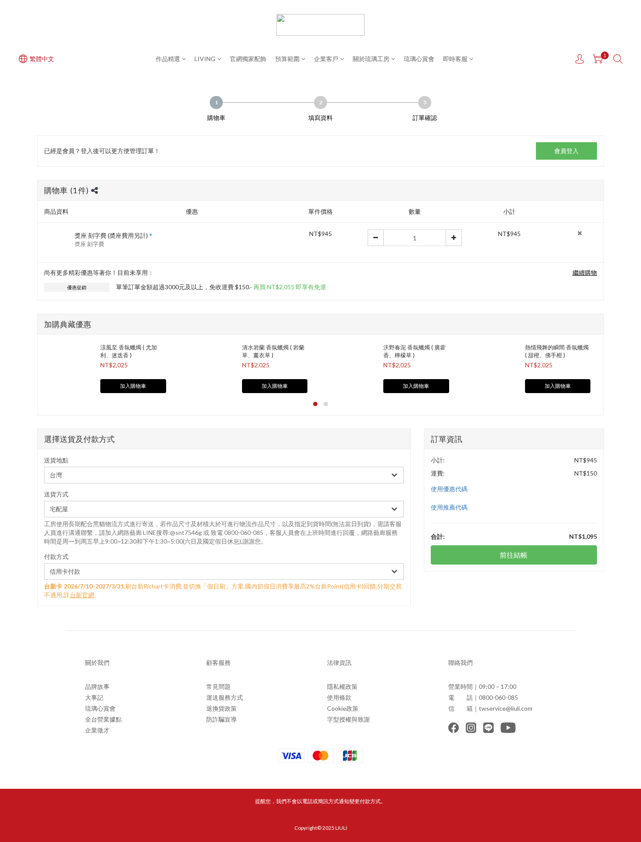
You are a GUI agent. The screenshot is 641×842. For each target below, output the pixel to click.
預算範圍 (287, 58)
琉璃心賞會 (419, 58)
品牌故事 (97, 686)
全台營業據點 (103, 719)
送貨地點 (56, 460)
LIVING (204, 58)
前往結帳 (514, 555)
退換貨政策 (221, 708)
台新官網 (82, 595)
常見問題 (218, 686)
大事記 (94, 697)
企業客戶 (326, 58)
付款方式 (56, 556)
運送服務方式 (224, 697)
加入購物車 (133, 386)
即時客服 (455, 58)
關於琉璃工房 (371, 58)
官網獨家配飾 (248, 58)
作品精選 (168, 58)
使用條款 (339, 697)
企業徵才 (97, 730)
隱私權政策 (342, 686)
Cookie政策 (342, 708)
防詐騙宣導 (221, 719)
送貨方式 (56, 494)
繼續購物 (585, 272)
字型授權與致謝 (348, 719)
